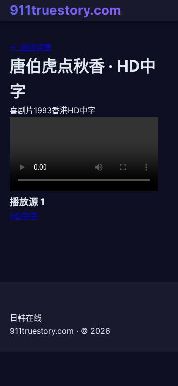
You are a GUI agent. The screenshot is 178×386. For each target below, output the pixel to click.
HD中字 (24, 216)
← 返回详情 (30, 47)
